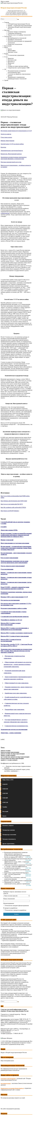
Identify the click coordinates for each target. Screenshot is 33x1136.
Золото (4, 816)
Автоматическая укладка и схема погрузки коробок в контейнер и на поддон (16, 869)
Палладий (5, 811)
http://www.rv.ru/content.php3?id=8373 (12, 504)
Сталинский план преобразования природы (15, 616)
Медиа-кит (11, 63)
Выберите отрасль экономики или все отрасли (14, 892)
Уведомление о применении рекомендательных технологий (17, 77)
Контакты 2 (11, 61)
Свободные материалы (14, 33)
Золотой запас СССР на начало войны (12, 144)
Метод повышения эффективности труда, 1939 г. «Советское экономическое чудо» (16, 862)
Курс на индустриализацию (9, 558)
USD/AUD (5, 789)
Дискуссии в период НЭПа (9, 530)
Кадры (6, 53)
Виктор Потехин (12, 117)
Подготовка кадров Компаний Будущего (16, 873)
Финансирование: (8, 903)
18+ (5, 69)
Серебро (4, 807)
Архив (6, 80)
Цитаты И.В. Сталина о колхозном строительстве (16, 633)
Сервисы (4, 1133)
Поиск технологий (9, 898)
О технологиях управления (16, 55)
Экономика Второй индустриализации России (18, 858)
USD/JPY (5, 784)
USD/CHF (5, 793)
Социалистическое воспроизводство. (16, 726)
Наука (6, 47)
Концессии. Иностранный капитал (11, 154)
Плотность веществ (7, 825)
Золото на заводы (6, 134)
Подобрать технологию (15, 39)
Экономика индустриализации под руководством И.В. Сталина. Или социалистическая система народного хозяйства (16, 651)
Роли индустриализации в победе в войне (14, 608)
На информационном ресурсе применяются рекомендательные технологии (14, 1069)
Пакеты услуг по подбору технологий (19, 35)
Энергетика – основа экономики (11, 733)
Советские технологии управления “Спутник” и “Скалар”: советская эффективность (18, 865)
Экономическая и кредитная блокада (12, 150)
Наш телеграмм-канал (7, 1060)
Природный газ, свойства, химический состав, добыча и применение (17, 882)
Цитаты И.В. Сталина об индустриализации (15, 636)
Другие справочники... (8, 843)
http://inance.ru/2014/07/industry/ (10, 510)
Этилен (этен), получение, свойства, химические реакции (15, 878)
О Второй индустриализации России (19, 24)
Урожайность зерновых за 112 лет (11, 620)
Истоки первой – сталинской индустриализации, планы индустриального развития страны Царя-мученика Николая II (16, 548)
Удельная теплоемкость (9, 839)
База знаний (7, 46)
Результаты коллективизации (10, 600)
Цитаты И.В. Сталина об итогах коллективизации (11, 640)
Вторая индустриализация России (14, 8)
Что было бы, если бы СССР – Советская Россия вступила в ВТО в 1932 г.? (16, 645)
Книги (10, 49)
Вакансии (11, 58)
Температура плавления (9, 834)
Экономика (4, 1117)
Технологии (7, 36)
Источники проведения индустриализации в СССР (16, 130)
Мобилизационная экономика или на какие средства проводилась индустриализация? (14, 561)
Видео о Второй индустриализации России (14, 1052)
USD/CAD (5, 802)
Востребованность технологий (17, 38)
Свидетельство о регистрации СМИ (18, 68)
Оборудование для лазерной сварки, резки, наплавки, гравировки (17, 770)
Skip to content (5, 1)
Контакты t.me (12, 60)
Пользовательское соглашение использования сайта (17, 71)
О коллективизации (7, 569)
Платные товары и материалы (17, 32)
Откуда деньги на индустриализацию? (13, 566)
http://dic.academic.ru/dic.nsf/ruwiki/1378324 (13, 507)
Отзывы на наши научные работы (18, 66)
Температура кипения (8, 830)
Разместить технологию (15, 44)
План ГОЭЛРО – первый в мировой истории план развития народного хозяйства (15, 587)
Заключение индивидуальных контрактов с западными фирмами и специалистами (14, 157)
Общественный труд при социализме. (17, 683)
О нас (6, 57)
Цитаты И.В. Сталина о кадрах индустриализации (11, 623)
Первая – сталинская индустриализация (20, 25)
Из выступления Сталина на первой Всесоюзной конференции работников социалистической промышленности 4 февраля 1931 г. (16, 535)
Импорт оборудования (7, 140)
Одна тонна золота (6, 137)
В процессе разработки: (10, 908)
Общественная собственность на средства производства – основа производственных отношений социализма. (17, 664)
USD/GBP (5, 798)
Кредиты (3, 147)
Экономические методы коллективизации (14, 729)
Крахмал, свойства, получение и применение (18, 880)
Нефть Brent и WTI (7, 779)
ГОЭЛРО (4, 527)
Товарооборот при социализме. (14, 709)
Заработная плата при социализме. (16, 693)
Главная (6, 22)
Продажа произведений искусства (11, 162)
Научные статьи (12, 52)
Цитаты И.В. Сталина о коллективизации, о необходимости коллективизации (15, 628)
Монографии (12, 50)
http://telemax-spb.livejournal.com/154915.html (14, 501)
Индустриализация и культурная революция (15, 543)
